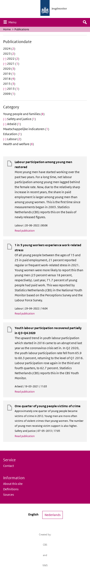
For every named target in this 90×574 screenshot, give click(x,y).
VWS (45, 565)
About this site (13, 484)
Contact (8, 466)
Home (7, 29)
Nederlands (52, 515)
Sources (8, 495)
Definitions (10, 489)
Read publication (25, 230)
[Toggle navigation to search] (85, 22)
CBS (45, 544)
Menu (13, 22)
